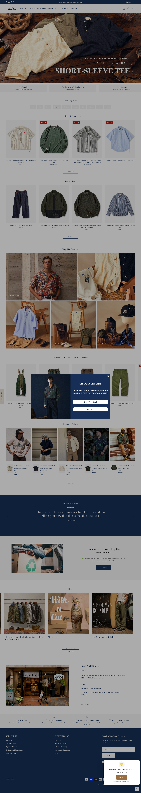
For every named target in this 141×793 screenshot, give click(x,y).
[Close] (108, 376)
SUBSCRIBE (90, 409)
